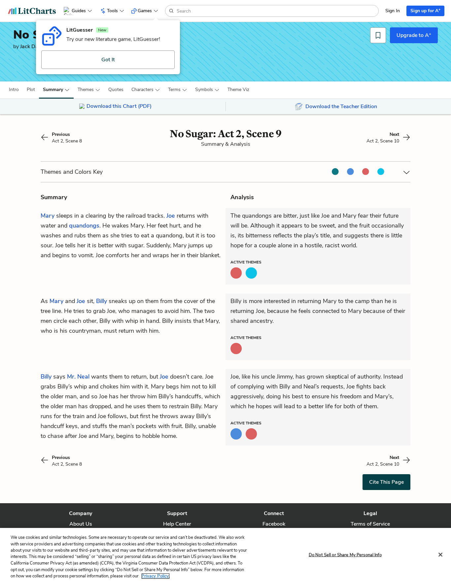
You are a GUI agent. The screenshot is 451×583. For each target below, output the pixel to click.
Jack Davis (32, 46)
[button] (14, 89)
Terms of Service (370, 524)
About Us (80, 524)
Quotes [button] (115, 89)
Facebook (273, 524)
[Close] (440, 554)
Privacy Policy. (155, 576)
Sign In (392, 11)
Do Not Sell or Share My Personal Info (345, 555)
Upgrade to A (414, 35)
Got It (108, 59)
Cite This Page (386, 482)
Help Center (177, 524)
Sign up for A (425, 10)
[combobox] (276, 10)
